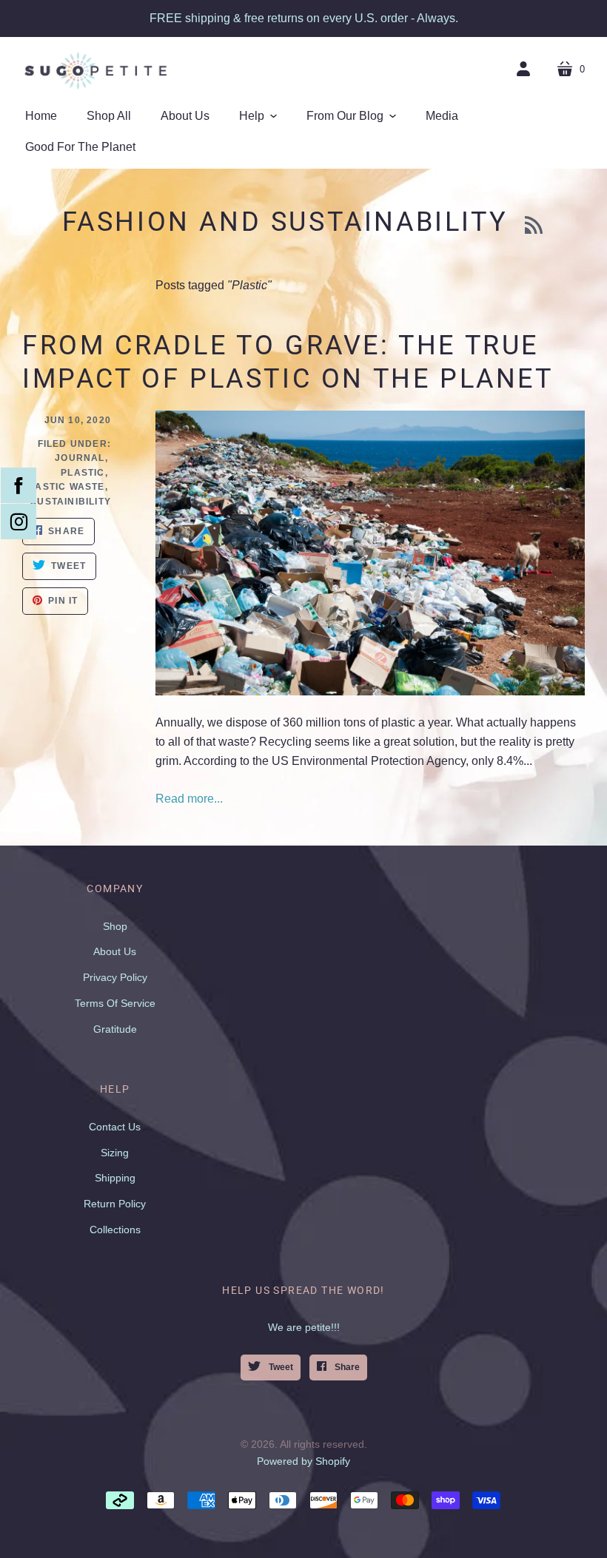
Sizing (115, 1153)
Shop (115, 926)
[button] (258, 116)
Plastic (82, 473)
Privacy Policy (115, 977)
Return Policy (115, 1204)
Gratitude (115, 1029)
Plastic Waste (63, 487)
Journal (79, 458)
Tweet (279, 1367)
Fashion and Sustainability (289, 221)
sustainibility (70, 501)
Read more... (189, 798)
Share (346, 1367)
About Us (114, 951)
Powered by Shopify (303, 1461)
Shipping (115, 1178)
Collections (115, 1229)
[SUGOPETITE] (96, 70)
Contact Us (115, 1127)
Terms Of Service (115, 1003)
